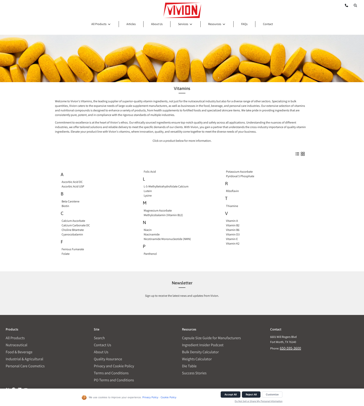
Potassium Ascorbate (239, 172)
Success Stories (194, 373)
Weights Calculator (197, 358)
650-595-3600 (290, 348)
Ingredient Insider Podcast (203, 344)
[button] (355, 5)
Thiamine (232, 206)
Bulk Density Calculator (200, 351)
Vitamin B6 (232, 230)
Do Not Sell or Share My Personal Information (258, 401)
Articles (131, 24)
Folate (66, 254)
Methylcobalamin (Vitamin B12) (163, 215)
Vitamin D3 (233, 234)
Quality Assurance (108, 358)
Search (99, 337)
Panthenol (150, 254)
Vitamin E (232, 239)
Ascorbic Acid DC (72, 182)
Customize (272, 394)
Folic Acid (150, 172)
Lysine (148, 195)
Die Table (189, 366)
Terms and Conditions (111, 373)
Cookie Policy (168, 397)
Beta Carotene (70, 201)
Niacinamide (152, 234)
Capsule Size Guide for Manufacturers (211, 337)
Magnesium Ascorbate (158, 210)
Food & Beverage (19, 351)
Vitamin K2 (232, 243)
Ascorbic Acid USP (73, 186)
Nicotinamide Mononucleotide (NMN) (167, 239)
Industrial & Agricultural (24, 358)
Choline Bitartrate (73, 230)
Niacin (148, 230)
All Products (99, 24)
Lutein (148, 191)
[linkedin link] (20, 388)
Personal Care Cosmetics (25, 366)
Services (183, 24)
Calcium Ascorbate (73, 221)
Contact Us (102, 344)
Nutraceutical (16, 344)
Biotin (65, 206)
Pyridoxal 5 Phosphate (240, 176)
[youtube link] (26, 388)
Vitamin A (232, 221)
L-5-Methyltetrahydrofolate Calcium (166, 186)
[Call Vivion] (344, 5)
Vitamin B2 (232, 225)
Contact (268, 24)
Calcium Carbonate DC (76, 225)
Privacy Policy (150, 397)
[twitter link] (7, 388)
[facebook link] (14, 388)
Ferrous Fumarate (73, 249)
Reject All (251, 394)
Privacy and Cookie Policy (114, 366)
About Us (157, 24)
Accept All (230, 394)
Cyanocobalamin (72, 234)
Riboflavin (232, 191)
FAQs (244, 24)
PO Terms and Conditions (114, 380)
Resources (214, 24)
